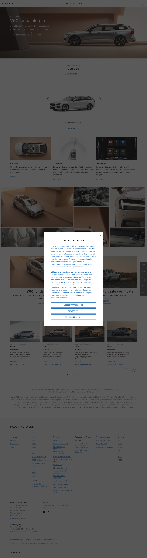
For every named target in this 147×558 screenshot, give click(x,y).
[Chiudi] (100, 235)
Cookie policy (85, 280)
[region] (73, 279)
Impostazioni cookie (73, 317)
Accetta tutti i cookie (73, 305)
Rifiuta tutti (73, 311)
